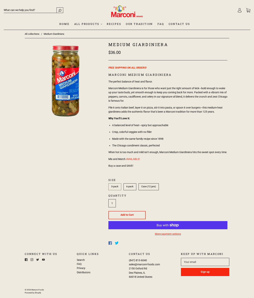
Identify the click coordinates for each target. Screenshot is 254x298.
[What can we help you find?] (33, 10)
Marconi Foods (37, 290)
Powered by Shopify (33, 293)
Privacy (81, 268)
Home (64, 24)
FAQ (160, 24)
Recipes (114, 24)
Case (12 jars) (148, 186)
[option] (66, 81)
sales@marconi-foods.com (144, 264)
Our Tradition (139, 24)
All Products (87, 24)
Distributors (83, 272)
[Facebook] (110, 243)
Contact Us (179, 24)
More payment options (168, 233)
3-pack (114, 186)
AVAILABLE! (133, 159)
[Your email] (205, 262)
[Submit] (60, 10)
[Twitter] (116, 243)
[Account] (240, 10)
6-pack (130, 186)
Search (81, 259)
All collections (32, 34)
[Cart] (248, 10)
